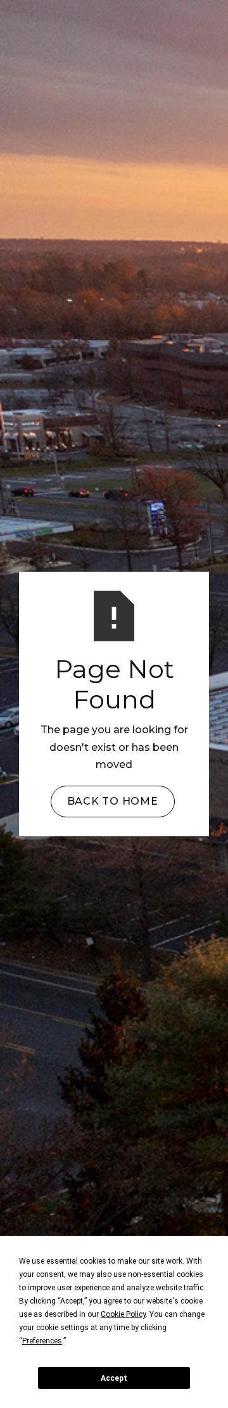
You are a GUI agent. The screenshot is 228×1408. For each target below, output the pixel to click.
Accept (114, 1378)
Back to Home (112, 801)
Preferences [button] (42, 1340)
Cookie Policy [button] (123, 1314)
